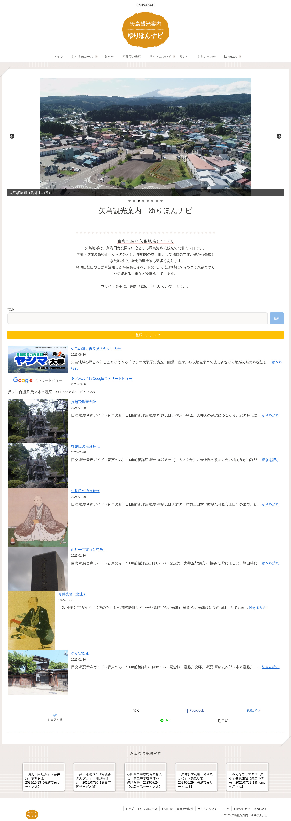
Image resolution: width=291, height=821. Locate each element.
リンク (225, 808)
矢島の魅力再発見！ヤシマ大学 (96, 349)
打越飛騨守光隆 (83, 402)
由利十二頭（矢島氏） (89, 550)
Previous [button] (12, 136)
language (260, 808)
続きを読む (271, 415)
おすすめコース (147, 808)
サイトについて (207, 808)
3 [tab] (139, 201)
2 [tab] (134, 201)
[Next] (261, 776)
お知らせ (167, 808)
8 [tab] (161, 201)
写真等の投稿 (185, 808)
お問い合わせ (242, 808)
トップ (130, 808)
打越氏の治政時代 (85, 446)
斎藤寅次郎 (80, 654)
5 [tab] (148, 201)
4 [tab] (143, 201)
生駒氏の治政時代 (85, 491)
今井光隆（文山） (72, 594)
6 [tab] (152, 201)
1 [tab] (129, 201)
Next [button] (279, 136)
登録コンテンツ (147, 335)
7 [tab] (157, 201)
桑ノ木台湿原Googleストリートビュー (101, 379)
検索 (10, 309)
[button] (224, 721)
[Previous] (29, 776)
